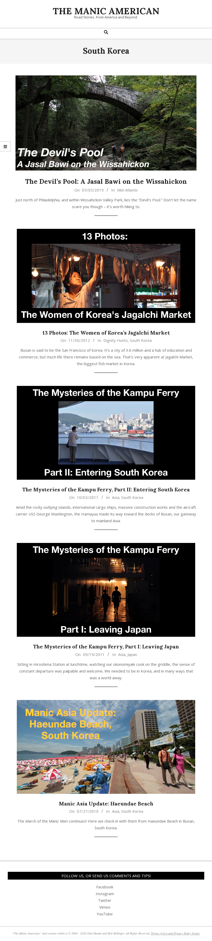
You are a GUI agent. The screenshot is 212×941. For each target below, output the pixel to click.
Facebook (104, 886)
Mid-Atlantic (127, 190)
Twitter (104, 900)
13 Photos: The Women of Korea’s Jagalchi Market (106, 332)
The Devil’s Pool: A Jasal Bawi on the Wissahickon (106, 181)
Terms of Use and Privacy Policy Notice (175, 933)
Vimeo (104, 907)
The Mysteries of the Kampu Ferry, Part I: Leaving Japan (106, 646)
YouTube (105, 913)
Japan (132, 654)
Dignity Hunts (115, 340)
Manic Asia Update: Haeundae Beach (106, 803)
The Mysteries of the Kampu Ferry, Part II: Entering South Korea (106, 489)
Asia (115, 497)
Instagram (105, 893)
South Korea (141, 340)
